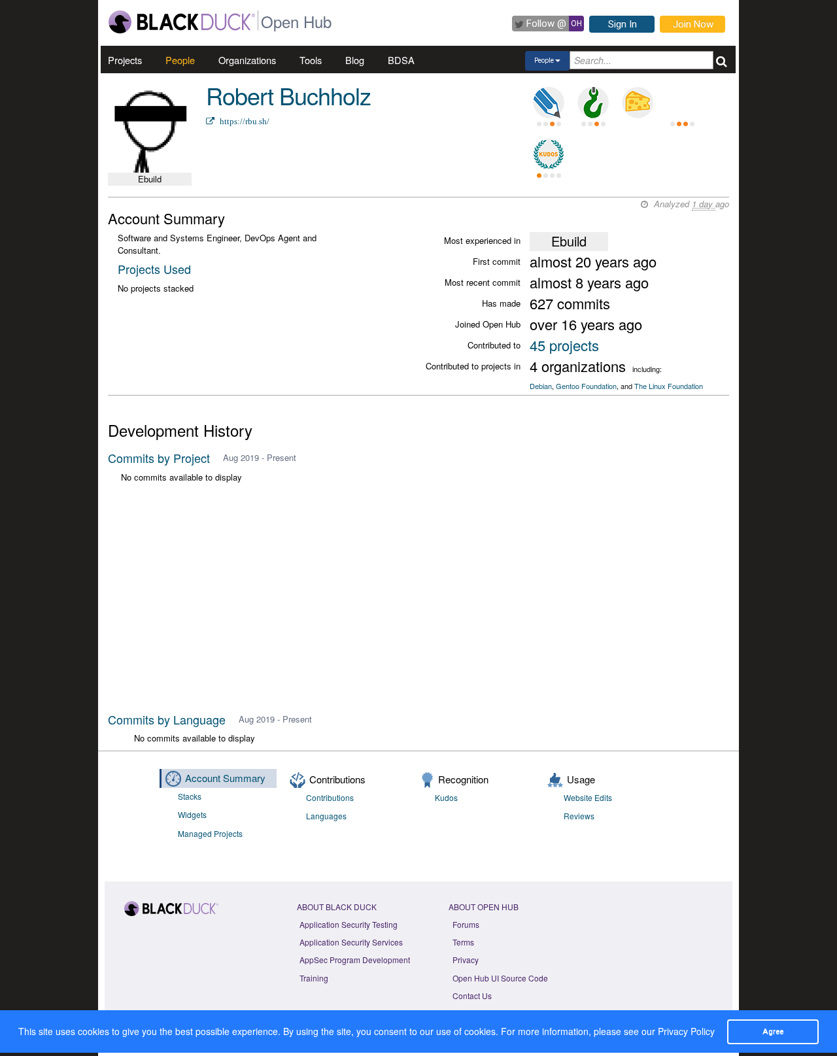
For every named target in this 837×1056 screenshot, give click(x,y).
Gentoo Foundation (586, 386)
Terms (463, 941)
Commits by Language (167, 719)
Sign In (622, 24)
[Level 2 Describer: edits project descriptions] (548, 102)
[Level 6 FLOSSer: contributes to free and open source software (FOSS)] (682, 102)
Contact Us (472, 995)
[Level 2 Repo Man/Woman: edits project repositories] (593, 102)
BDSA (401, 60)
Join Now (693, 24)
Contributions (330, 797)
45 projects (564, 345)
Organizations (247, 60)
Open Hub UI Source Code (500, 977)
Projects (125, 60)
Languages (326, 815)
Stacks (189, 796)
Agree (772, 1031)
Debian (541, 386)
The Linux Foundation (668, 386)
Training (313, 977)
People (180, 60)
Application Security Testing (348, 924)
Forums (466, 924)
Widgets (192, 814)
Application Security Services (351, 941)
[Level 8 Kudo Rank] (548, 154)
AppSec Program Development (354, 959)
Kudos (446, 797)
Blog (354, 60)
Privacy (466, 959)
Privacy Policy (686, 1031)
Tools (310, 60)
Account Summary (225, 778)
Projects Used (154, 268)
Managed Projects (210, 833)
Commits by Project (159, 457)
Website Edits (588, 797)
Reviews (579, 815)
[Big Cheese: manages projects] (637, 102)
